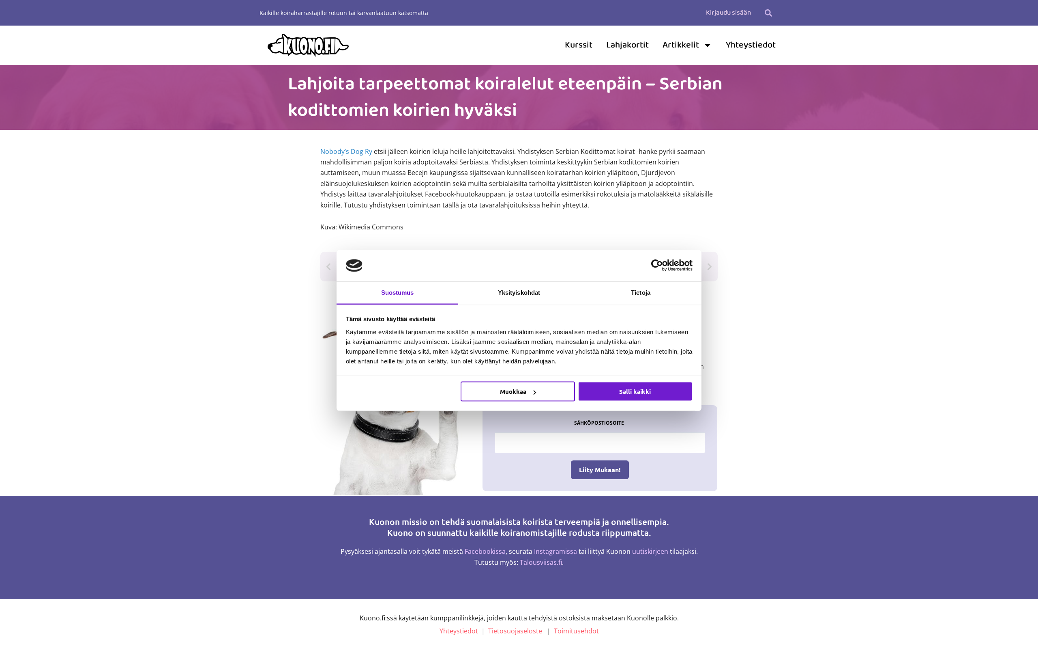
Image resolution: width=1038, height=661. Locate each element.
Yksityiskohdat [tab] (519, 292)
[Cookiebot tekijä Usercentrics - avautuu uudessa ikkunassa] (657, 265)
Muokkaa (513, 391)
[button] (768, 12)
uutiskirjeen (650, 551)
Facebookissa (485, 551)
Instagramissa (555, 551)
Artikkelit (681, 45)
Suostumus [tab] (397, 292)
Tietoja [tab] (640, 292)
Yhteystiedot (751, 45)
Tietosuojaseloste (515, 630)
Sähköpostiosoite (599, 422)
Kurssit (578, 45)
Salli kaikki (635, 391)
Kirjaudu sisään (728, 12)
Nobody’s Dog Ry (346, 151)
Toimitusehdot (576, 630)
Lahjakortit (627, 45)
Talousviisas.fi (541, 562)
